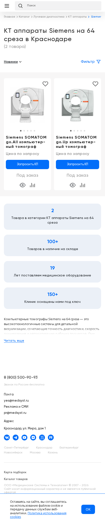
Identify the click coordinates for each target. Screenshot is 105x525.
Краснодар (44, 447)
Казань (53, 452)
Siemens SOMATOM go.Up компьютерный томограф (76, 142)
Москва (35, 452)
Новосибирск (13, 452)
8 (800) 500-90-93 (21, 378)
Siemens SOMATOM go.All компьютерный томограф (26, 142)
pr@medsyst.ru (15, 413)
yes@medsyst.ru (16, 400)
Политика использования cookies (38, 515)
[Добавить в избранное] (45, 84)
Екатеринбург (69, 447)
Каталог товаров (16, 479)
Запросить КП (27, 164)
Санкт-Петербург (16, 447)
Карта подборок (15, 472)
